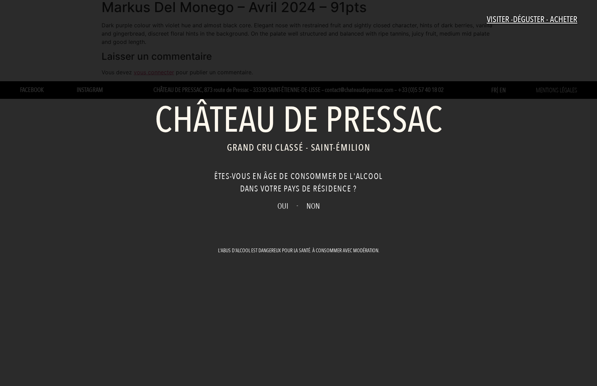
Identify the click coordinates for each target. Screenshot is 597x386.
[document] (298, 193)
